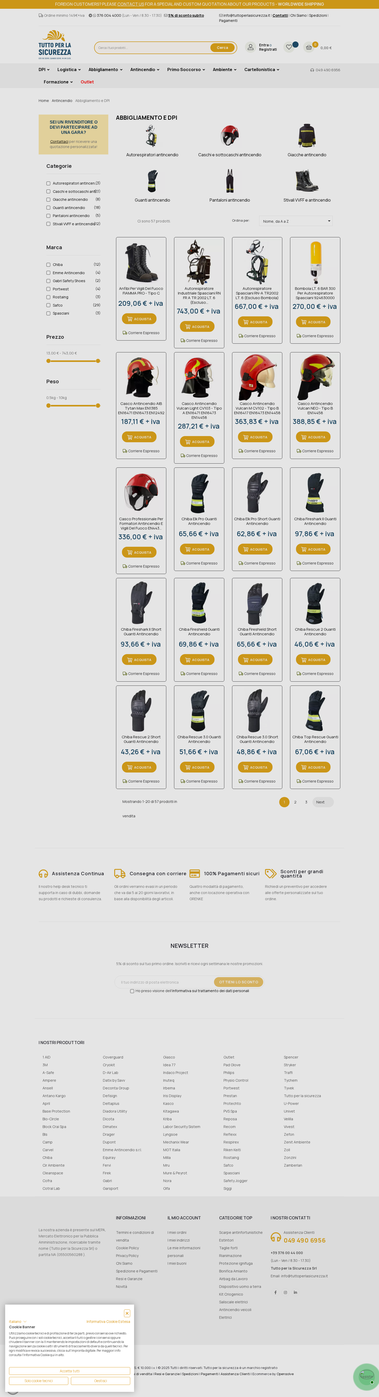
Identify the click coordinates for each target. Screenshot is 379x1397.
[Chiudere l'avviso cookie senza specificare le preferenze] (127, 1313)
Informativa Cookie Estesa (108, 1321)
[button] (18, 1321)
